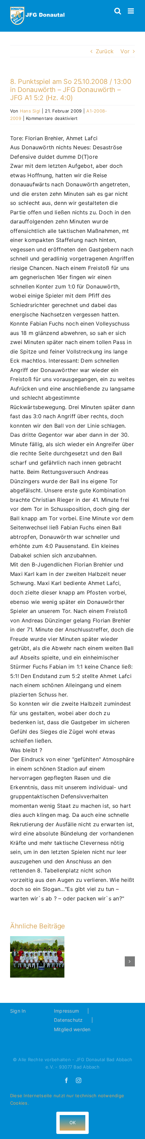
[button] (15, 961)
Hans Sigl (30, 111)
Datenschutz (68, 1020)
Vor (124, 51)
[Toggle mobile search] (117, 10)
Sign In (18, 1011)
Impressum (66, 1011)
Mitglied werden (72, 1029)
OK (72, 1122)
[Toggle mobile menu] (131, 10)
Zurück (105, 51)
